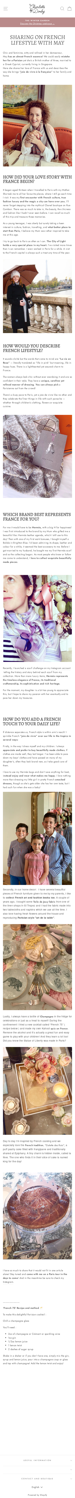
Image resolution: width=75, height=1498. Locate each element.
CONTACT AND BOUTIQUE (37, 1478)
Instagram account (60, 668)
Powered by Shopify (37, 1495)
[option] (37, 22)
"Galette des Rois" (54, 1145)
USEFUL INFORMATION (37, 1460)
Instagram (8, 1282)
